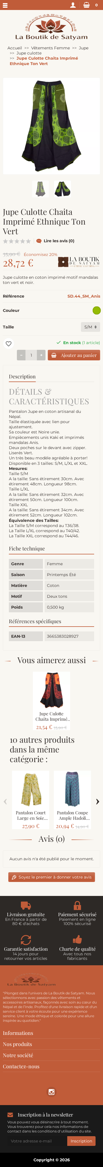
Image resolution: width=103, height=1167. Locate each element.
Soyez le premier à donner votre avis (55, 877)
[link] (51, 1092)
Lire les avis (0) (59, 240)
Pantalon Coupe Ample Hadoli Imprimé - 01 (72, 817)
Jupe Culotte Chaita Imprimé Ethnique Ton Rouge (51, 721)
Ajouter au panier (79, 355)
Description (22, 376)
